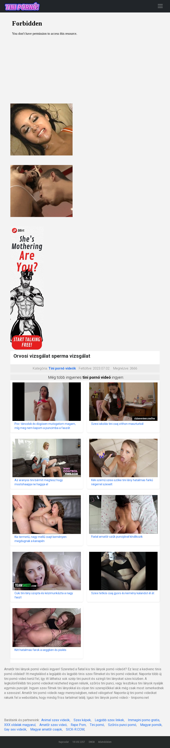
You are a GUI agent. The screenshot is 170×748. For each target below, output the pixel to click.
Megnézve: (121, 368)
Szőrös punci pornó (122, 725)
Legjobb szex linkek (109, 720)
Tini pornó (97, 725)
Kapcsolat (64, 742)
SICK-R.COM (75, 729)
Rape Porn (78, 725)
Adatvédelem (105, 742)
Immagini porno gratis (143, 720)
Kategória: (40, 368)
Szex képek (82, 720)
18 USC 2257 (78, 742)
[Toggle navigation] (160, 6)
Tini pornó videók (62, 368)
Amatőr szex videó (53, 725)
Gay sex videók (15, 729)
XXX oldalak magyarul (19, 725)
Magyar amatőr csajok (46, 729)
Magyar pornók (151, 725)
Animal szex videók (55, 720)
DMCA (92, 742)
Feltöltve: (85, 368)
